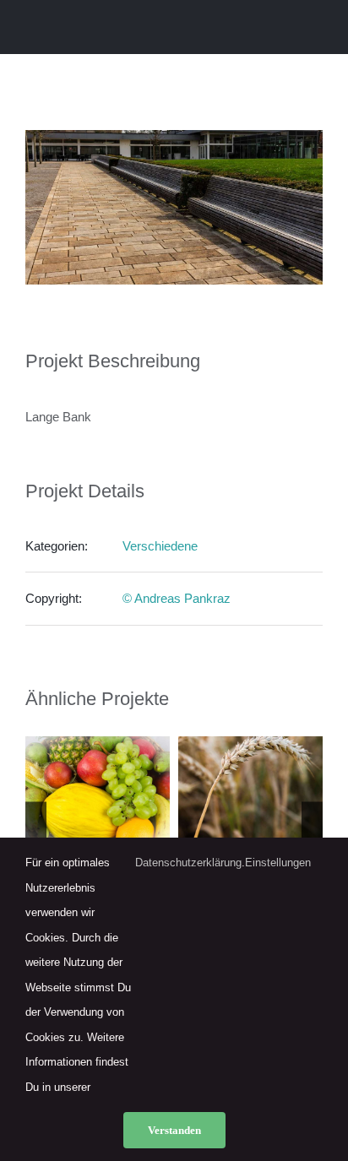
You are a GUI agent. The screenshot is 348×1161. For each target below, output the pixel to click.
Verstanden (174, 1130)
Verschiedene (160, 546)
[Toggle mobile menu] (316, 28)
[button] (35, 829)
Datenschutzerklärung (188, 862)
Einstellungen (279, 862)
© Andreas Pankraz (176, 598)
